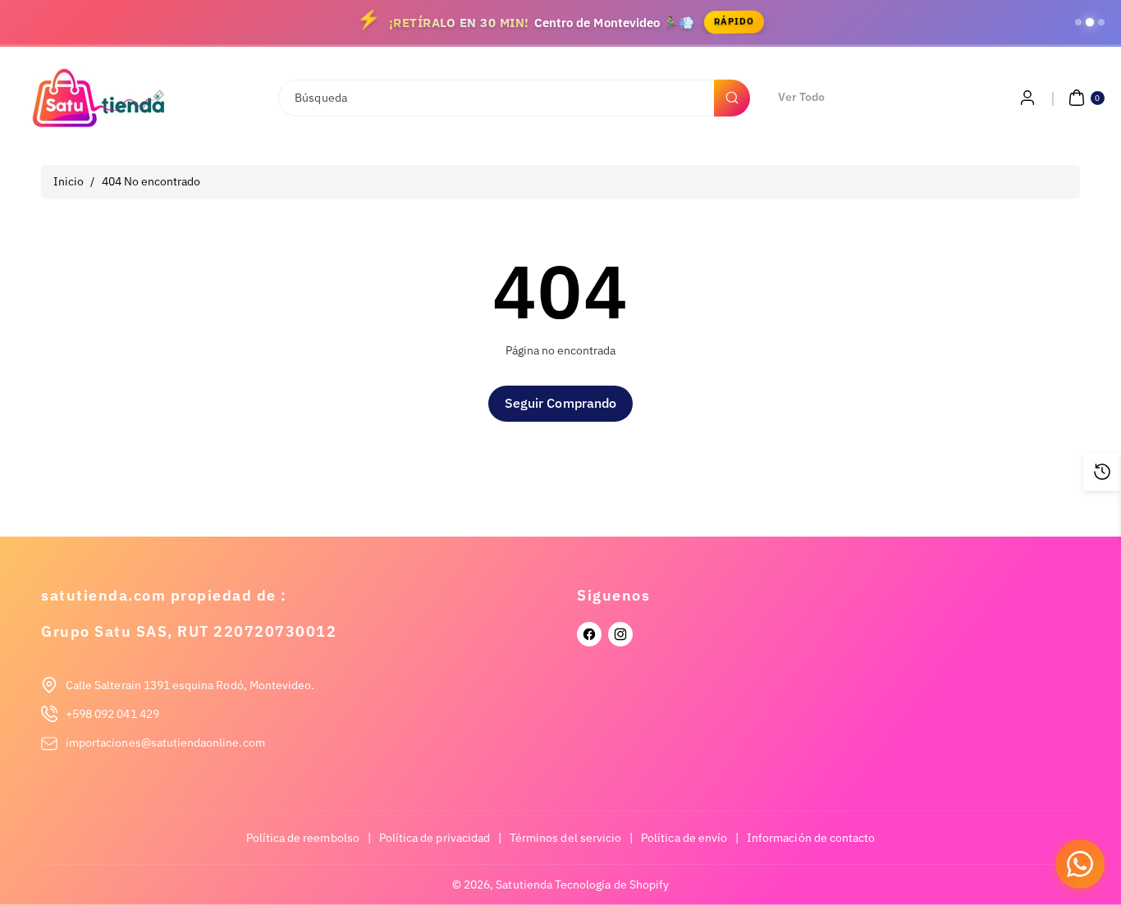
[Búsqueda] (732, 98)
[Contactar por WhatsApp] (1080, 864)
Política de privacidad (434, 837)
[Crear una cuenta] (1027, 97)
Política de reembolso (302, 837)
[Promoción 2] (1090, 22)
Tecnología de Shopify (612, 884)
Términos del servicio (565, 837)
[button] (1084, 97)
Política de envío (684, 837)
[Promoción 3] (1101, 22)
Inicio (68, 181)
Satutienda (524, 884)
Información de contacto (811, 837)
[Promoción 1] (1078, 22)
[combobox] (513, 98)
